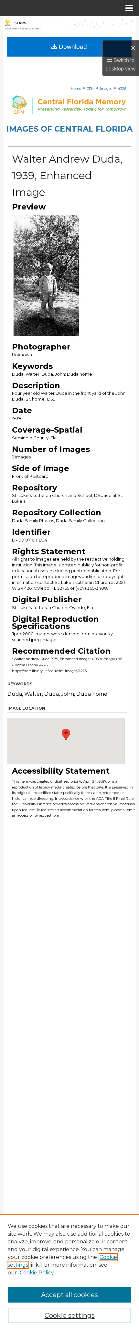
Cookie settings (70, 1315)
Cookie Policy (37, 1273)
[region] (69, 1272)
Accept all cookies (69, 1295)
